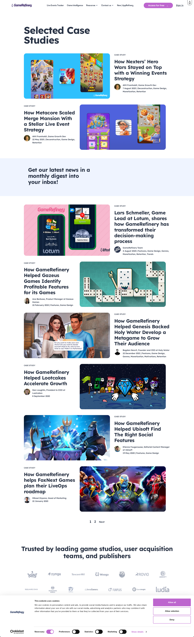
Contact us (106, 5)
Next (102, 521)
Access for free (156, 5)
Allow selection (172, 611)
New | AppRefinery (125, 5)
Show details (137, 632)
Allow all (172, 602)
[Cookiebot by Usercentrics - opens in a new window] (17, 632)
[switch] (76, 632)
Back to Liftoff (189, 2)
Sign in (179, 5)
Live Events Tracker (55, 5)
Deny (172, 620)
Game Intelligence (75, 5)
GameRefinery (21, 5)
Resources (90, 5)
